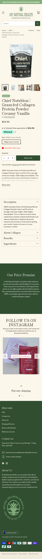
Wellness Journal (8, 432)
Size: (11, 137)
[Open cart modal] (38, 12)
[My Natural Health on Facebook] (3, 463)
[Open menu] (3, 12)
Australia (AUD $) (11, 533)
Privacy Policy (22, 554)
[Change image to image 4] (29, 87)
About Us (5, 420)
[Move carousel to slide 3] (22, 395)
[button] (21, 355)
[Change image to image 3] (21, 87)
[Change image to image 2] (13, 87)
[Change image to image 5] (37, 87)
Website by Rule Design (9, 554)
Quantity (5, 153)
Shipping (15, 165)
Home (4, 30)
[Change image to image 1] (5, 87)
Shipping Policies (8, 424)
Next (38, 30)
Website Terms (33, 554)
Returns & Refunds (9, 428)
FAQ (3, 412)
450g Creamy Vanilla (11, 142)
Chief (10, 30)
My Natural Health (21, 537)
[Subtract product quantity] (4, 158)
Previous (31, 30)
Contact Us (6, 416)
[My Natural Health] (21, 12)
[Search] (37, 23)
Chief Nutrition (9, 117)
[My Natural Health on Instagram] (6, 463)
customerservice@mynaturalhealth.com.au (21, 452)
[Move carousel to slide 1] (19, 395)
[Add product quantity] (12, 158)
